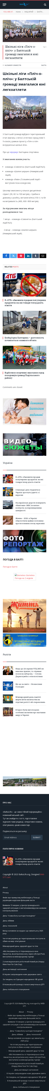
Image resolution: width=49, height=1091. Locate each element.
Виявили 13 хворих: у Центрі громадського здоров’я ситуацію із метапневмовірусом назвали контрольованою (24, 908)
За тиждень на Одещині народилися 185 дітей (23, 979)
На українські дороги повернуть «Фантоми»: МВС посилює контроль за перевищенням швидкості (31, 507)
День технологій (10, 926)
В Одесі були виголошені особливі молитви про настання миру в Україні (30, 712)
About (5, 887)
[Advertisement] (24, 746)
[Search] (44, 5)
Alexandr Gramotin (13, 65)
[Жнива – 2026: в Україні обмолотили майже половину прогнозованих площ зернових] (8, 520)
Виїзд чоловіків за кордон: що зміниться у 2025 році (26, 1039)
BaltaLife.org (24, 1003)
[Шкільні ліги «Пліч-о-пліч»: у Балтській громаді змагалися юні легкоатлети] (24, 31)
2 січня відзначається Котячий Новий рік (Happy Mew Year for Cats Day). (26, 1064)
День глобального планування (16, 989)
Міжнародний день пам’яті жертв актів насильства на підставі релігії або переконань (30, 699)
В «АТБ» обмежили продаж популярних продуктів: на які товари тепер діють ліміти (25, 303)
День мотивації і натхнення (15, 969)
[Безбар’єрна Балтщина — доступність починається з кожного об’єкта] (24, 322)
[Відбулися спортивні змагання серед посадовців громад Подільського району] (24, 357)
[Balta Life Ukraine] (24, 4)
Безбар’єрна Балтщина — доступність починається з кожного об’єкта (24, 339)
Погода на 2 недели (24, 578)
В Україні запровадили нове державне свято (22, 974)
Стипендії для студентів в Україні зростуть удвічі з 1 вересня (28, 492)
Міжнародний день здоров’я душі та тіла (20, 946)
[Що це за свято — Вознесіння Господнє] (8, 685)
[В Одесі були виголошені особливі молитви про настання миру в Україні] (8, 711)
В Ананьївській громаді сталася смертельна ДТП (23, 984)
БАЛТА (43, 65)
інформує (14, 152)
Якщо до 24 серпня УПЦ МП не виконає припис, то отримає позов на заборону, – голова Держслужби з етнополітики (30, 672)
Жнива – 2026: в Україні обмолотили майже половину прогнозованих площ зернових (30, 521)
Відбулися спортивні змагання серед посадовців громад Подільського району (24, 375)
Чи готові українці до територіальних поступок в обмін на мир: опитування (24, 939)
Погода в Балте (10, 566)
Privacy (6, 892)
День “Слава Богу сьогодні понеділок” (19, 915)
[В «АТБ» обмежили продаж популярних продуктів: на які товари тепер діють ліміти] (24, 285)
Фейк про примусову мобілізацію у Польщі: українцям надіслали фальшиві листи (21, 899)
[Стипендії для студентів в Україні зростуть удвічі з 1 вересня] (8, 491)
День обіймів (8, 920)
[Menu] (4, 5)
